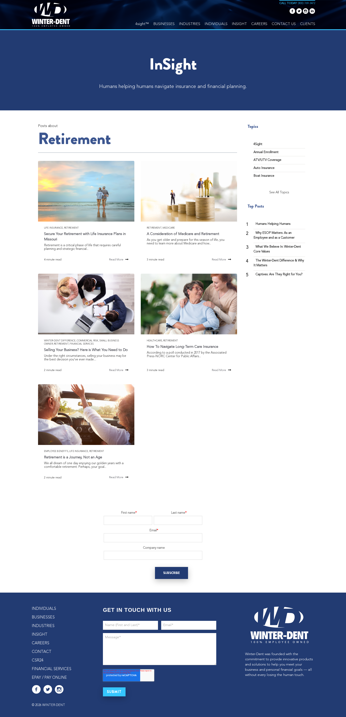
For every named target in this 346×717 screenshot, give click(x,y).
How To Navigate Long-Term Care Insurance (182, 347)
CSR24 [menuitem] (37, 661)
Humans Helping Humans (273, 224)
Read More (116, 259)
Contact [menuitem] (41, 652)
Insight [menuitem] (39, 635)
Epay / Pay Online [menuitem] (49, 678)
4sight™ (142, 24)
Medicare (169, 228)
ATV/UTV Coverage (267, 160)
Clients (307, 24)
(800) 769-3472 (306, 3)
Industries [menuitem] (43, 626)
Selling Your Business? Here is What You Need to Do (86, 350)
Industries (189, 24)
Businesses (164, 24)
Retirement (71, 228)
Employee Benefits (56, 451)
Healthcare (154, 341)
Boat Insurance (263, 175)
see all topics (279, 192)
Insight (239, 24)
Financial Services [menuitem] (51, 669)
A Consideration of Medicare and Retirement (184, 234)
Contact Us (284, 24)
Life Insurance (53, 228)
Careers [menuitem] (40, 643)
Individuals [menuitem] (44, 609)
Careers (259, 24)
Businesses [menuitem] (43, 617)
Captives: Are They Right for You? (279, 274)
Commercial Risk (87, 341)
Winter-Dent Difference (60, 341)
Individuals (216, 24)
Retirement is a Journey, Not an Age (73, 457)
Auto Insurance (264, 168)
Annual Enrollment (266, 152)
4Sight (257, 144)
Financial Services (82, 344)
